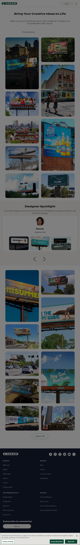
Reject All (71, 541)
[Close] (77, 536)
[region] (40, 539)
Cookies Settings (8, 541)
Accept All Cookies (57, 541)
